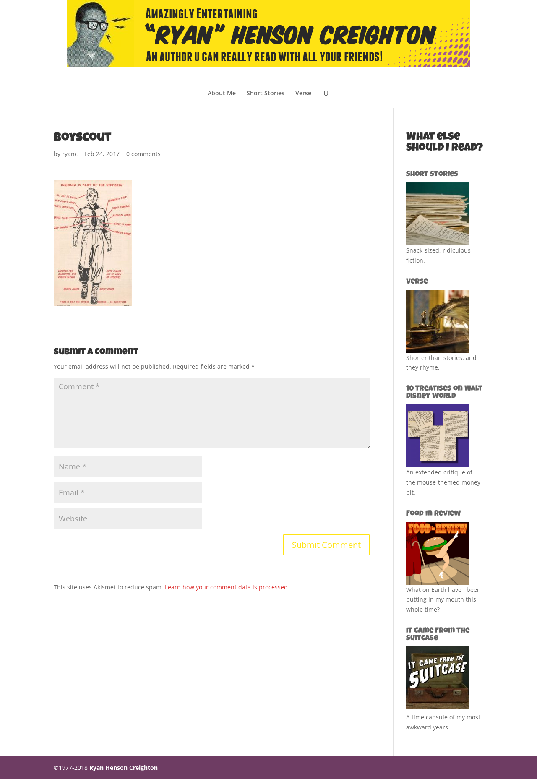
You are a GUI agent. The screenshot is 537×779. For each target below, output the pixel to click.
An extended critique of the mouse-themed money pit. (443, 482)
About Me (222, 93)
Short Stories (265, 93)
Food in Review (433, 514)
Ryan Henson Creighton (123, 767)
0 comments (143, 154)
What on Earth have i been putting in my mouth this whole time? (443, 600)
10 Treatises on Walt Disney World (444, 392)
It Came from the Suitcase (437, 634)
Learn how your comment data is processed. (227, 587)
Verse (303, 93)
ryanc (70, 154)
